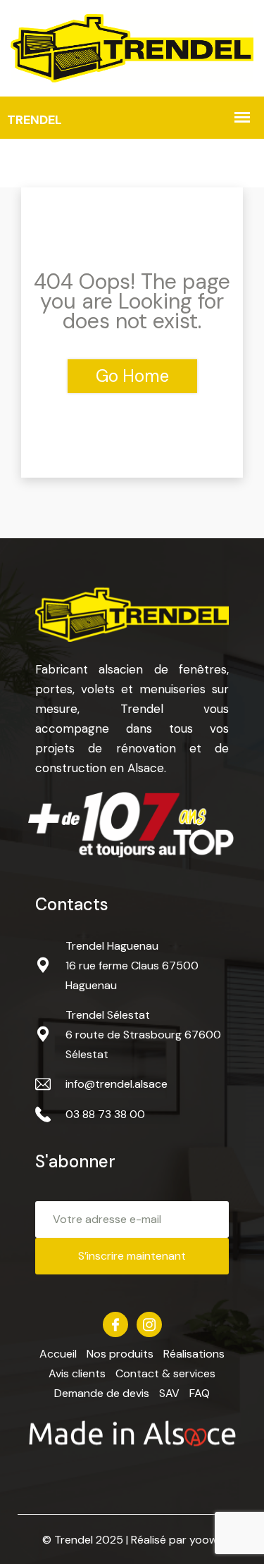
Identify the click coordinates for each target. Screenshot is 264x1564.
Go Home (132, 376)
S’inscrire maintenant (132, 1255)
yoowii (205, 1539)
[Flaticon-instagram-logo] (149, 1324)
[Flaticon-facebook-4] (115, 1324)
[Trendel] (132, 46)
